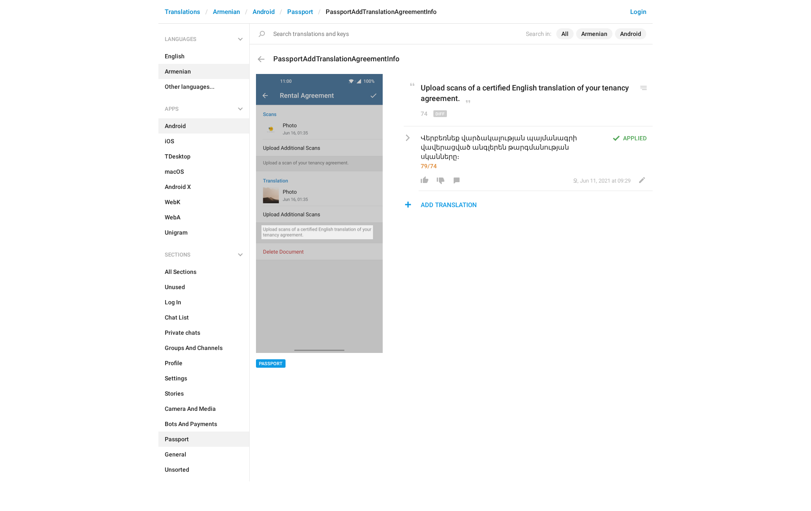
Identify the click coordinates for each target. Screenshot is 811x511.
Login (638, 12)
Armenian (226, 12)
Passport (300, 12)
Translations (182, 12)
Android (264, 12)
